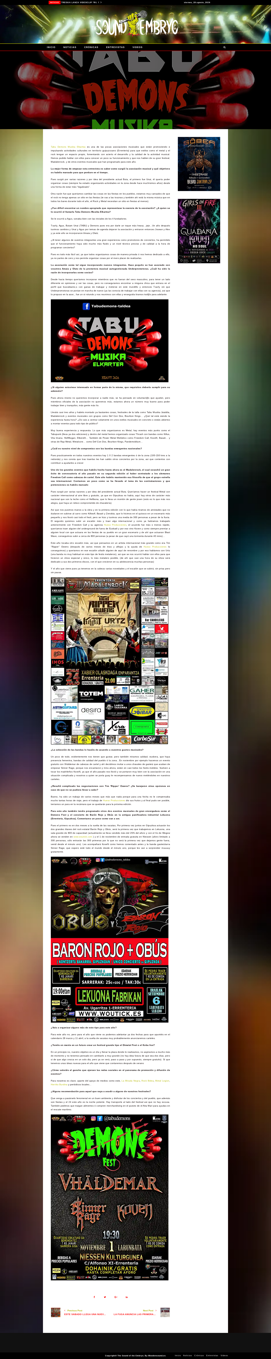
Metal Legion (162, 1080)
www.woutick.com (83, 836)
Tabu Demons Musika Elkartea (68, 147)
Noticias (51, 2)
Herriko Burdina (59, 1084)
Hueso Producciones (115, 525)
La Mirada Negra (131, 1080)
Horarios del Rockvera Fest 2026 (77, 2)
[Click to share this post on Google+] (116, 1297)
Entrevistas (115, 47)
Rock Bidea (147, 1080)
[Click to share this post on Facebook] (94, 1297)
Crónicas (91, 47)
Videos (138, 47)
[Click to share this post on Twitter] (105, 1297)
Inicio (51, 47)
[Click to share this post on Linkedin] (126, 1297)
